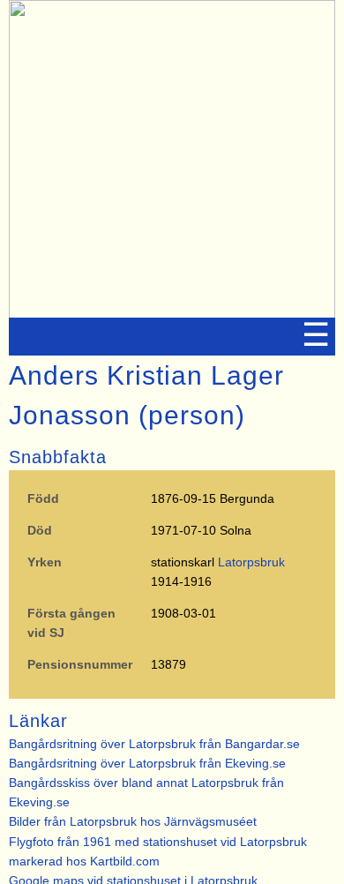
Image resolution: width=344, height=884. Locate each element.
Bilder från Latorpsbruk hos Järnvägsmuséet (133, 821)
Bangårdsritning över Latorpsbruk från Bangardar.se (154, 744)
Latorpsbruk (251, 562)
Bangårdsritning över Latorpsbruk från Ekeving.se (147, 763)
